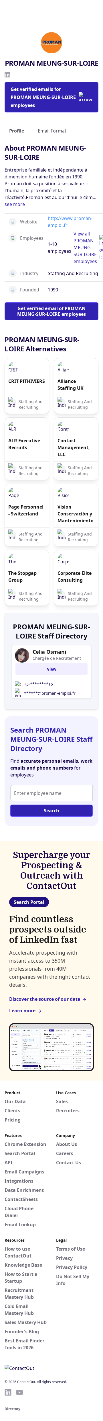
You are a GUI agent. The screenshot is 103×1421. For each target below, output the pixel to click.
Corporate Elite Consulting (75, 576)
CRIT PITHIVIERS (26, 381)
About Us (66, 1144)
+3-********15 (38, 684)
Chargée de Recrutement (57, 658)
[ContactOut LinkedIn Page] (8, 1392)
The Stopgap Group (22, 576)
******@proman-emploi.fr (50, 693)
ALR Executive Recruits (24, 444)
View (51, 669)
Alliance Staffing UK (71, 384)
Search (51, 810)
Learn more (22, 1010)
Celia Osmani (49, 651)
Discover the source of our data (44, 999)
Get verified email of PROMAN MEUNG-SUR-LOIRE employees (51, 311)
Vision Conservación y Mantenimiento (76, 514)
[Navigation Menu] (93, 9)
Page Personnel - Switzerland (25, 510)
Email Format (52, 131)
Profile (16, 131)
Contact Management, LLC (74, 447)
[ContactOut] (32, 9)
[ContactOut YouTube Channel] (19, 1392)
